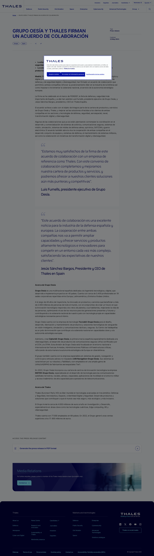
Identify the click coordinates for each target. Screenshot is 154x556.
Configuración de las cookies (95, 74)
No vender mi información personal (73, 74)
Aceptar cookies (54, 74)
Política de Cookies (69, 68)
